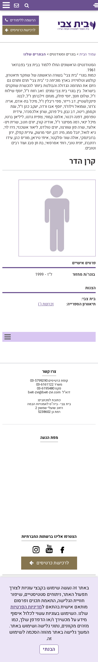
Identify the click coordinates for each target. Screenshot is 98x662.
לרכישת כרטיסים (22, 30)
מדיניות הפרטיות (26, 606)
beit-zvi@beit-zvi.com (44, 392)
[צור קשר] (16, 6)
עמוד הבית (87, 54)
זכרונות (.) (46, 304)
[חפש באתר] (27, 5)
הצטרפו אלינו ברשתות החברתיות (49, 536)
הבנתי (49, 649)
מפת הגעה (49, 437)
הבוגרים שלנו (35, 54)
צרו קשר (49, 371)
